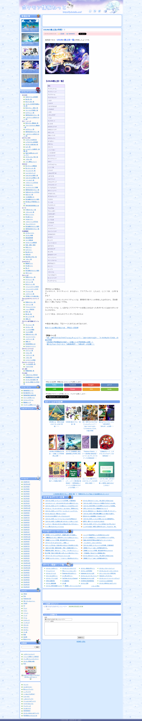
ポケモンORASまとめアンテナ (108, 583)
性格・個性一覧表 (30, 245)
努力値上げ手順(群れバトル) (32, 202)
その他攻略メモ (29, 197)
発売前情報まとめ (30, 344)
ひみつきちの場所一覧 (31, 175)
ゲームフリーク (50, 571)
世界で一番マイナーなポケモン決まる (93, 521)
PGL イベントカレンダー (69, 571)
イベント (25, 613)
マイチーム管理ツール (29, 405)
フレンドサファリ (30, 224)
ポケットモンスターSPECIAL (107, 573)
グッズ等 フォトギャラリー (31, 659)
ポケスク (25, 627)
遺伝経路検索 (29, 237)
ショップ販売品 (29, 309)
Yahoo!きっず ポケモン (105, 576)
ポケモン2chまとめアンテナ (31, 713)
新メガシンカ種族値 (31, 166)
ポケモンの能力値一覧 (31, 144)
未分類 (25, 637)
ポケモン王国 (84, 583)
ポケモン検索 (29, 235)
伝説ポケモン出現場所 (31, 97)
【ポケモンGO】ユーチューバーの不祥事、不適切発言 (60, 500)
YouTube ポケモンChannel (70, 578)
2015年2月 (26, 558)
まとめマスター (27, 687)
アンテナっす (27, 706)
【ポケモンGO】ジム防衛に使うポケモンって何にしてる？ (61, 521)
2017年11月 (26, 484)
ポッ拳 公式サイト (67, 576)
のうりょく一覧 (29, 279)
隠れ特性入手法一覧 (31, 257)
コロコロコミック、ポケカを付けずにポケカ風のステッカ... (61, 503)
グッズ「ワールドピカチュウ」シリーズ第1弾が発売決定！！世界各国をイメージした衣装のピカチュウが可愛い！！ (73, 483)
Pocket (72, 389)
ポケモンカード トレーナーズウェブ (109, 578)
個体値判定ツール (28, 390)
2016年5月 (26, 522)
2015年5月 (26, 551)
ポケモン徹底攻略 (51, 583)
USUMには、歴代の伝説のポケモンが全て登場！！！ (56, 424)
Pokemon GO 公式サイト (69, 573)
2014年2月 (26, 587)
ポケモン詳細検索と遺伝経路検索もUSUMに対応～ (73, 454)
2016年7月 (26, 517)
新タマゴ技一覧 (29, 101)
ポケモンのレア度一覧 (31, 157)
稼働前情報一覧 (29, 370)
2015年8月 (26, 544)
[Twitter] (99, 12)
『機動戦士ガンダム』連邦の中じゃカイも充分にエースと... (61, 537)
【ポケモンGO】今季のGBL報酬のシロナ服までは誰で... (99, 513)
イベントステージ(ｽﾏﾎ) (31, 289)
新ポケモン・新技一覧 (31, 108)
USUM (25, 603)
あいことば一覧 (29, 316)
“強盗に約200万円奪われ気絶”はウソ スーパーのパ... (97, 540)
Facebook (72, 385)
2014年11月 (26, 565)
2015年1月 (26, 560)
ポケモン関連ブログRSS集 (31, 383)
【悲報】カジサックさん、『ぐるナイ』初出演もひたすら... (61, 558)
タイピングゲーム (28, 400)
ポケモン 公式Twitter (86, 571)
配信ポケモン (27, 639)
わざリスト (28, 249)
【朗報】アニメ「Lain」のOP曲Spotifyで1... (95, 548)
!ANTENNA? (26, 710)
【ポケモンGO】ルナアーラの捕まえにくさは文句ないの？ (61, 506)
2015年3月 (26, 556)
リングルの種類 (29, 329)
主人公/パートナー (30, 346)
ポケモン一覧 (29, 327)
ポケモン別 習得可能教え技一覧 (32, 105)
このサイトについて (29, 654)
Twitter (54, 385)
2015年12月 (26, 534)
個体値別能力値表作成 (29, 395)
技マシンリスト (29, 214)
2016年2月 (26, 529)
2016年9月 (26, 513)
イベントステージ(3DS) (32, 286)
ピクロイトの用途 (30, 360)
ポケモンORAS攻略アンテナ (54, 586)
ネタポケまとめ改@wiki (106, 581)
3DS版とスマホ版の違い (32, 296)
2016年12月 (26, 505)
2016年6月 (26, 520)
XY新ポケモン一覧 (30, 209)
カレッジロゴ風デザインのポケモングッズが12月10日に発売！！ (89, 481)
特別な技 (27, 254)
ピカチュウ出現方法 (31, 139)
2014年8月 (26, 572)
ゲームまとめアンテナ (29, 701)
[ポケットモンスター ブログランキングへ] (30, 672)
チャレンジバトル (30, 307)
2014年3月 (26, 584)
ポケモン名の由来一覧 (31, 379)
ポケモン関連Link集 (29, 661)
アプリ (25, 610)
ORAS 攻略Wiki (50, 581)
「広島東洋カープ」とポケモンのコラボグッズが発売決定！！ (106, 454)
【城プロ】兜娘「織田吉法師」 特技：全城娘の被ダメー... (61, 548)
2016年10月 (26, 510)
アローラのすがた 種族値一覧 (32, 126)
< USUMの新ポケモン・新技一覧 (64, 494)
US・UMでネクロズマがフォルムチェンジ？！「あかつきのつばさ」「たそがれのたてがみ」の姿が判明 (89, 426)
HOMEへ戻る (81, 641)
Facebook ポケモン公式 (87, 578)
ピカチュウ (26, 620)
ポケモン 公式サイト (52, 568)
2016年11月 (26, 508)
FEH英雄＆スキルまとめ (30, 715)
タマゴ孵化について (31, 161)
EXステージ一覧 (30, 284)
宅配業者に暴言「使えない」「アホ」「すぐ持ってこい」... (61, 550)
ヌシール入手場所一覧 (31, 110)
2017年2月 (26, 501)
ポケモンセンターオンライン (89, 576)
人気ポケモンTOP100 (31, 375)
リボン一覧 (28, 259)
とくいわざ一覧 (29, 180)
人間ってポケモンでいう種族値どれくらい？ (95, 508)
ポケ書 (64, 583)
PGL (24, 596)
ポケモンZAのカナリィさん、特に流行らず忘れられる (98, 500)
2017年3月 (26, 498)
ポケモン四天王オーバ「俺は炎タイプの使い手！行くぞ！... (99, 511)
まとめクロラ (27, 708)
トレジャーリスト (30, 336)
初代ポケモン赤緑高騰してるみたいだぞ (94, 516)
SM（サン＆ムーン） (29, 601)
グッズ (25, 615)
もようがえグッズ (30, 173)
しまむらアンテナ (28, 699)
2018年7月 (26, 482)
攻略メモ (27, 319)
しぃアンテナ (27, 691)
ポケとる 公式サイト (52, 576)
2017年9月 (26, 486)
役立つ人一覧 (29, 194)
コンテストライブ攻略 (31, 187)
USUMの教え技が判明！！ (54, 30)
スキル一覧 (28, 353)
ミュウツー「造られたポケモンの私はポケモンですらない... (61, 524)
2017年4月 (26, 496)
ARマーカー (28, 273)
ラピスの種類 (29, 332)
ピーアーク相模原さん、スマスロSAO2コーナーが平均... (99, 537)
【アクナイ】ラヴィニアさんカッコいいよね (57, 555)
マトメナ (25, 684)
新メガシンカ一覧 (30, 168)
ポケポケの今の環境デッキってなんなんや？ (57, 516)
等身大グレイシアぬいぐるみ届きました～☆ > (93, 494)
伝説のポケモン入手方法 (32, 192)
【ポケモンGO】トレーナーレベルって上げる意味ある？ (61, 519)
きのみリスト (29, 185)
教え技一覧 (28, 99)
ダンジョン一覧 (29, 325)
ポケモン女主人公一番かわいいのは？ (55, 513)
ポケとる (25, 625)
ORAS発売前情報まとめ (32, 205)
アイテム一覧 (29, 291)
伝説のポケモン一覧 (31, 334)
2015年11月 (26, 537)
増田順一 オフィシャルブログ (73, 586)
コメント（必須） (49, 621)
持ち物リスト (29, 217)
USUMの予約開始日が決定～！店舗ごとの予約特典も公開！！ (70, 342)
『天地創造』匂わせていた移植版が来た (94, 553)
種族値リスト (29, 263)
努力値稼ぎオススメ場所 (32, 199)
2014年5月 (26, 580)
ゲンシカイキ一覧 (30, 170)
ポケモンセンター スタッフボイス (108, 571)
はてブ (109, 385)
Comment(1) (72, 33)
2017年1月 (26, 503)
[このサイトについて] (90, 12)
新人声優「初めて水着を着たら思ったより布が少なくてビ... (61, 553)
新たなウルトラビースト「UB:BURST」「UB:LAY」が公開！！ (71, 344)
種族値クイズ (27, 402)
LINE (54, 389)
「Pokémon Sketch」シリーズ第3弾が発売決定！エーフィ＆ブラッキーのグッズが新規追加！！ (90, 455)
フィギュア (26, 622)
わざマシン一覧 (29, 112)
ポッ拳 (25, 632)
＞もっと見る (95, 586)
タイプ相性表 (29, 240)
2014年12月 (26, 563)
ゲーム (25, 618)
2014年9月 (26, 570)
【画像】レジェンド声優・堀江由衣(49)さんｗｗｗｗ (60, 540)
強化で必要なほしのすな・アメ (31, 154)
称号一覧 (27, 311)
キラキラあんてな (28, 703)
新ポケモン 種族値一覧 (31, 123)
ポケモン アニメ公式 (52, 578)
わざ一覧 (27, 147)
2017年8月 (26, 489)
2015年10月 (26, 539)
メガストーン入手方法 (31, 182)
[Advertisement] (30, 443)
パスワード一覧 (29, 294)
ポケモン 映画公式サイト (88, 568)
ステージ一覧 (29, 282)
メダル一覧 (28, 159)
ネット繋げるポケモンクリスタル (54, 526)
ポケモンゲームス (51, 573)
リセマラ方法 (29, 366)
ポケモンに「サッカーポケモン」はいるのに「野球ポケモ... (61, 508)
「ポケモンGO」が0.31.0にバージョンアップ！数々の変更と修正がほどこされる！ (106, 482)
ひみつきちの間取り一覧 (32, 178)
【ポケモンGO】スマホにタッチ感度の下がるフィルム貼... (99, 503)
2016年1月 (26, 532)
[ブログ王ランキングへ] (30, 669)
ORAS (25, 594)
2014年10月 (26, 568)
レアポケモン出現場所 (31, 142)
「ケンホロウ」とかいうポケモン (92, 542)
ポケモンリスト (29, 233)
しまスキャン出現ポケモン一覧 (31, 118)
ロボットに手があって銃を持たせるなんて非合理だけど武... (61, 545)
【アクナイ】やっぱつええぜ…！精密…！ (57, 542)
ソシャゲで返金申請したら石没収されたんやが (96, 535)
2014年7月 (26, 575)
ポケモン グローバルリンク (107, 568)
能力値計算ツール (28, 393)
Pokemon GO (27, 598)
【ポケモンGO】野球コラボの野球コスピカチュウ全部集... (99, 506)
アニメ (25, 608)
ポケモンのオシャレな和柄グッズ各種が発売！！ (56, 480)
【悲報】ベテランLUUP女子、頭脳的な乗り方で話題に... (61, 535)
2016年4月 (26, 525)
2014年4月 (26, 582)
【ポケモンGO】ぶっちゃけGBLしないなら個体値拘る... (99, 519)
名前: (45, 617)
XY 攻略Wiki (65, 581)
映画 (24, 634)
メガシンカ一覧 (29, 212)
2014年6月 (26, 577)
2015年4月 (26, 553)
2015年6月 (26, 549)
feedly (109, 389)
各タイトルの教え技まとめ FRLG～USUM (61, 328)
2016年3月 (26, 527)
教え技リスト (29, 252)
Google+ (91, 385)
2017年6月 (26, 491)
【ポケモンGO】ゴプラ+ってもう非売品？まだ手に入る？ (99, 524)
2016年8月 (26, 515)
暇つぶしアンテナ (28, 689)
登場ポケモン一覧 (30, 277)
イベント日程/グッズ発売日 (31, 656)
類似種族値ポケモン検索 (32, 377)
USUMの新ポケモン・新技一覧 (73, 423)
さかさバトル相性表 (31, 242)
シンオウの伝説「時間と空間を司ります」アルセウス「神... (99, 526)
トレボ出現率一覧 (30, 364)
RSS (24, 663)
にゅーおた (26, 696)
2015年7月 (26, 546)
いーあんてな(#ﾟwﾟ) (29, 694)
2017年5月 (26, 494)
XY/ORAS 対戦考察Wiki (87, 581)
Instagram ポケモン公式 (87, 573)
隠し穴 (27, 268)
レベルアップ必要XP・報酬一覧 (32, 150)
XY (24, 606)
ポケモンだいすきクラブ (69, 568)
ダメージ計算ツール (29, 397)
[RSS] (94, 12)
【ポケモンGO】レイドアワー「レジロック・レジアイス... (61, 511)
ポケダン (25, 630)
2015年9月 (26, 541)
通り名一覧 (28, 314)
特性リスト (28, 247)
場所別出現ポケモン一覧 (32, 115)
